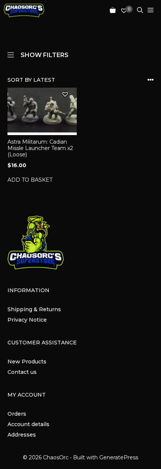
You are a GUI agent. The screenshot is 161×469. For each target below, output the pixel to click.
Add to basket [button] (29, 179)
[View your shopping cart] (110, 10)
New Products (26, 361)
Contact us (22, 372)
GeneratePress (118, 457)
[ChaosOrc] (24, 10)
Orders (16, 413)
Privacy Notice (27, 319)
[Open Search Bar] (138, 10)
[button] (65, 94)
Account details (28, 424)
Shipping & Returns (34, 309)
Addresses (21, 434)
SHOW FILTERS (45, 54)
